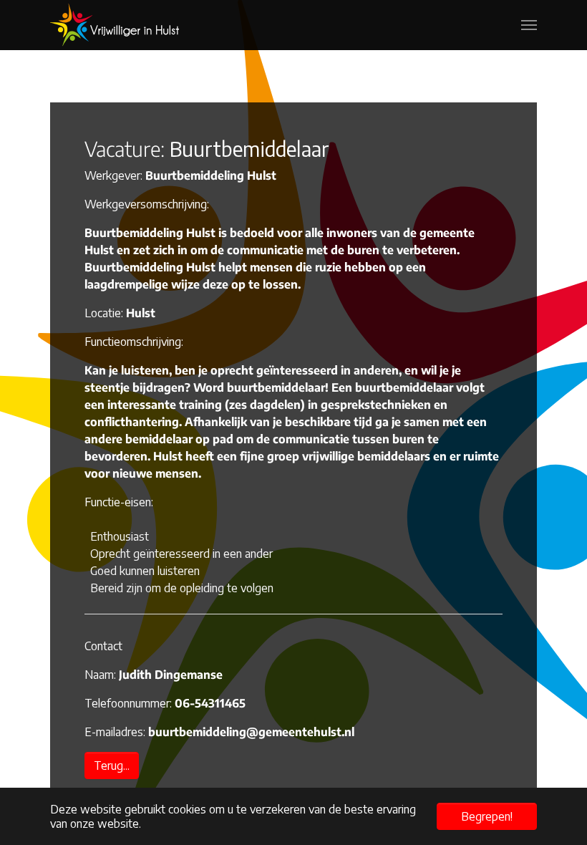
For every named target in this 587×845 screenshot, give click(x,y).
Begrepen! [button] (487, 816)
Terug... (112, 765)
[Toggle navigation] (529, 25)
